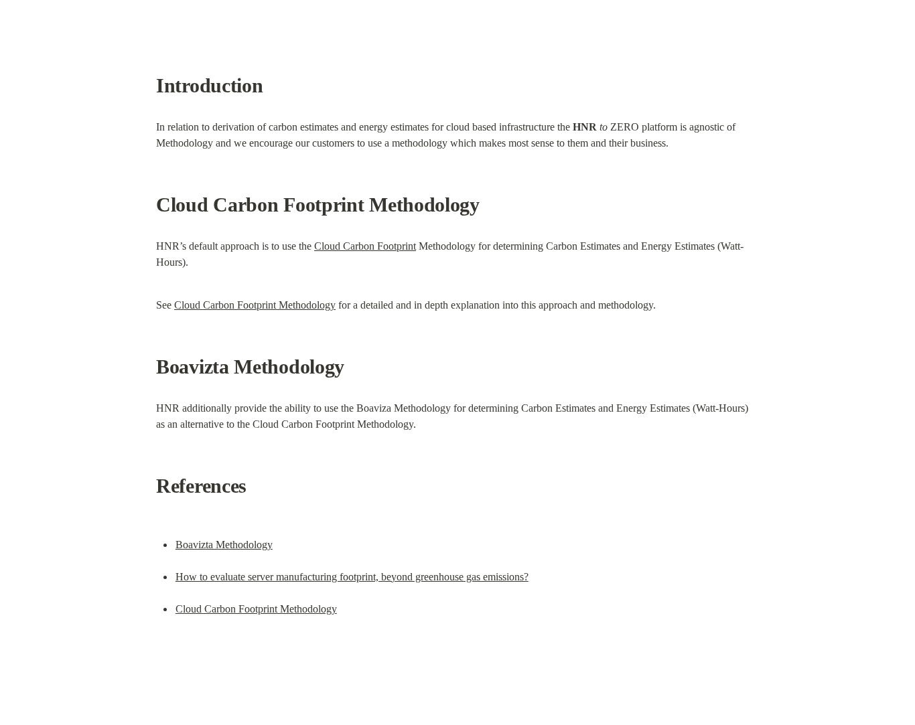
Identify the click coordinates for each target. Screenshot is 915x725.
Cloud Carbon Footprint (365, 246)
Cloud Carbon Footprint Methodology (255, 305)
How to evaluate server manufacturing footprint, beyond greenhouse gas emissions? (352, 576)
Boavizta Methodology (224, 544)
